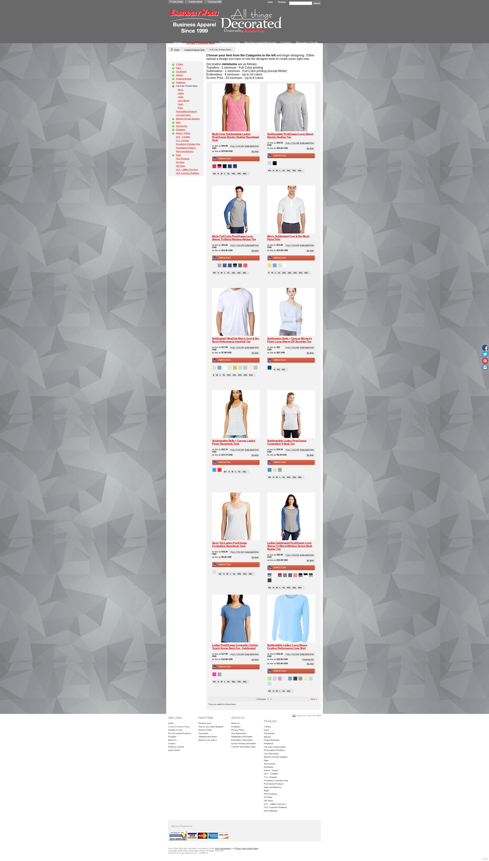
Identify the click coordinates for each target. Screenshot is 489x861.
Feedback (235, 727)
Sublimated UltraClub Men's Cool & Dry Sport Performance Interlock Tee (235, 340)
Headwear (180, 82)
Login (270, 2)
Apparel (179, 75)
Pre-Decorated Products (260, 43)
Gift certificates (271, 811)
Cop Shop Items (183, 115)
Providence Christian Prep (188, 144)
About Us (172, 740)
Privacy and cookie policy (246, 848)
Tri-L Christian (182, 140)
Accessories (182, 126)
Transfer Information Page (243, 747)
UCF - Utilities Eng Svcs (187, 169)
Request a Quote (307, 43)
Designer (172, 736)
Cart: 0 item (177, 2)
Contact (286, 43)
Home (178, 43)
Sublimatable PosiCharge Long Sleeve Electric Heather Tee (290, 135)
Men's (180, 89)
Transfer (308, 660)
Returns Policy (205, 730)
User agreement (222, 848)
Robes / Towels (183, 133)
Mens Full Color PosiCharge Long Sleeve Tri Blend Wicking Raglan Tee (234, 238)
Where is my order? (207, 740)
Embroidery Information (242, 740)
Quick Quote (174, 750)
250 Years (180, 166)
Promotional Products (186, 148)
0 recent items (195, 2)
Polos (178, 68)
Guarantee (203, 733)
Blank (255, 152)
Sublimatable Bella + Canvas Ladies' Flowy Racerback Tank (233, 442)
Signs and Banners (184, 151)
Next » (314, 699)
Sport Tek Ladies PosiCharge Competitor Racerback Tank (229, 544)
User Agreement (238, 733)
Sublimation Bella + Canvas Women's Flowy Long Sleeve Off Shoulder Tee (289, 340)
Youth (180, 104)
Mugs (178, 155)
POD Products (182, 158)
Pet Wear (180, 162)
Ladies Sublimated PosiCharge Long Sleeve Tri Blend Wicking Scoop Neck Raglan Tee (289, 545)
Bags (178, 122)
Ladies (181, 93)
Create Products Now (200, 43)
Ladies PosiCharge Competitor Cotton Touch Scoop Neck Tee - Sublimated (235, 647)
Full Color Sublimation (244, 146)
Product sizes (204, 723)
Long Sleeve (183, 100)
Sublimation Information (242, 736)
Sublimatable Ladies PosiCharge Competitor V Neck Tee (286, 442)
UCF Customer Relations (187, 173)
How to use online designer (210, 727)
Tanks (181, 97)
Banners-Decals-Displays (188, 119)
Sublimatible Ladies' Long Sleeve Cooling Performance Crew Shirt (287, 647)
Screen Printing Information (243, 743)
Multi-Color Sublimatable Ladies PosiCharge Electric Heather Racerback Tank (235, 137)
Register (282, 2)
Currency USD (214, 2)
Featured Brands (184, 79)
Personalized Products (186, 111)
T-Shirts (179, 64)
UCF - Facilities (183, 137)
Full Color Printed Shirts (275, 747)
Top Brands (181, 71)
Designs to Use (229, 43)
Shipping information (207, 736)
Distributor (180, 129)
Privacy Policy (237, 730)
